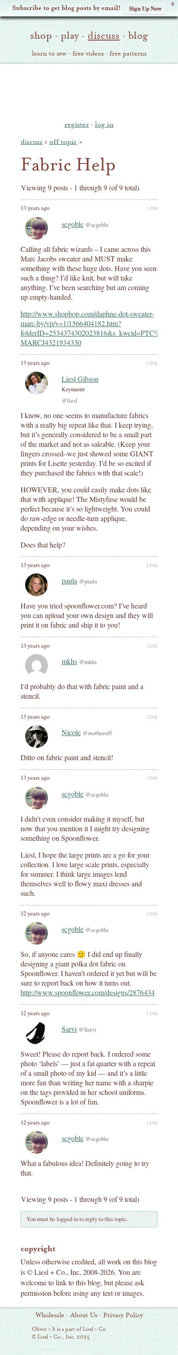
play (70, 35)
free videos (88, 54)
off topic (63, 141)
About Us (83, 1315)
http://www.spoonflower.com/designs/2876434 (88, 992)
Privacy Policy (123, 1315)
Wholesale (50, 1315)
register (76, 124)
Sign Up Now (145, 8)
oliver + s (89, 90)
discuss (104, 35)
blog (138, 35)
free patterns (128, 54)
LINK (152, 208)
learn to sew (49, 54)
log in (104, 124)
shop (41, 35)
